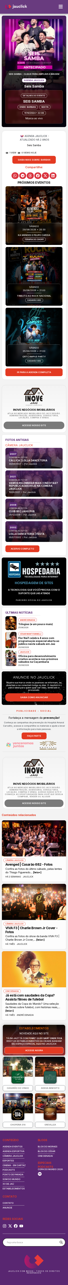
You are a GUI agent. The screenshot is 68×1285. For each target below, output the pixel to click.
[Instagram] (4, 1226)
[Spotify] (40, 1174)
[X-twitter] (10, 1226)
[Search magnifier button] (61, 1242)
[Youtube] (21, 1226)
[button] (34, 160)
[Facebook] (16, 1226)
